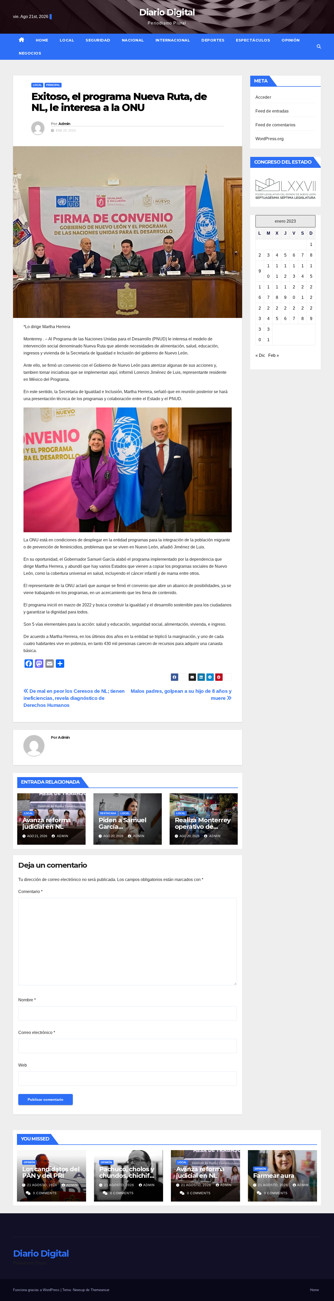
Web (22, 1065)
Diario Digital (167, 12)
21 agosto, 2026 (42, 1185)
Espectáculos (253, 40)
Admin (64, 123)
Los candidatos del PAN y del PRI (50, 1172)
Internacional (173, 40)
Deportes (212, 40)
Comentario (30, 891)
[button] (319, 46)
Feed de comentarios (275, 125)
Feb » (273, 355)
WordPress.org (269, 139)
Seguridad (98, 40)
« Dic (260, 355)
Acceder (263, 97)
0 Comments (45, 1193)
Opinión (291, 40)
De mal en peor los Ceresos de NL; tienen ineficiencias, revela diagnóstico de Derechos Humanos (74, 698)
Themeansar (100, 1290)
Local (67, 40)
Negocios (30, 53)
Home (42, 40)
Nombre (27, 1000)
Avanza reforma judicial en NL (46, 823)
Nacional (133, 40)
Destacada (108, 813)
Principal (53, 85)
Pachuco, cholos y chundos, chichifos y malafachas (127, 1175)
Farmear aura (273, 1175)
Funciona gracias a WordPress (37, 1290)
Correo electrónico (36, 1032)
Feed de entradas (272, 111)
